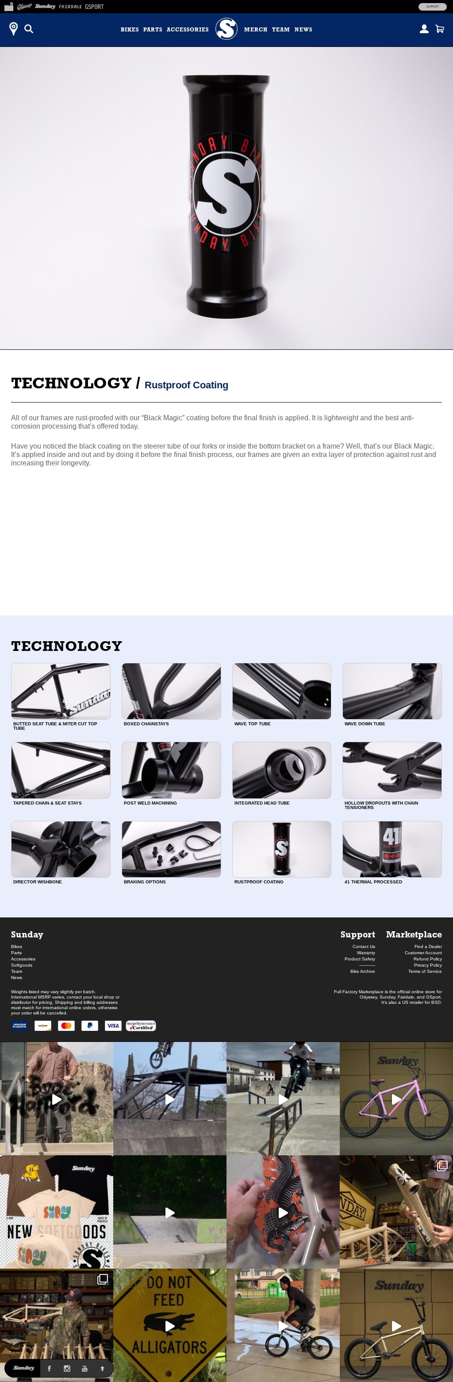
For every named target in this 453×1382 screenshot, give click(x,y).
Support (432, 6)
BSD (436, 1002)
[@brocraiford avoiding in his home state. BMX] (169, 1325)
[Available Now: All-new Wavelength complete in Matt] (396, 1325)
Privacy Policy (428, 965)
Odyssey (368, 997)
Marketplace (414, 934)
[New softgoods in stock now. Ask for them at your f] (56, 1212)
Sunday (27, 934)
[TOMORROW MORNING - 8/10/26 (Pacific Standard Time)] (396, 1212)
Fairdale (406, 997)
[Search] (29, 29)
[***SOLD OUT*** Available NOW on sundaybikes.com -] (283, 1212)
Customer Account (423, 952)
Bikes (130, 30)
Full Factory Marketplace (359, 991)
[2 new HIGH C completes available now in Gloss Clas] (396, 1098)
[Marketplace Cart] (440, 29)
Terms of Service (425, 971)
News (303, 30)
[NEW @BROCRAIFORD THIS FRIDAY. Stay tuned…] (56, 1098)
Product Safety (360, 958)
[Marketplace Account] (424, 29)
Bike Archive (362, 971)
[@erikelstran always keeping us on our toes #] (169, 1212)
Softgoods (21, 965)
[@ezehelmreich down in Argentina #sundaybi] (169, 1098)
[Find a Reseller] (13, 29)
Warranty (366, 952)
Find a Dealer (428, 946)
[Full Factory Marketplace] (8, 5)
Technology (71, 383)
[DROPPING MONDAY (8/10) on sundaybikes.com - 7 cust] (56, 1325)
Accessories (188, 30)
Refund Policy (428, 958)
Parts (152, 30)
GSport (433, 997)
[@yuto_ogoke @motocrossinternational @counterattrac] (283, 1098)
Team (281, 30)
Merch (256, 30)
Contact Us (364, 946)
